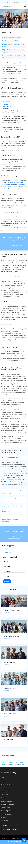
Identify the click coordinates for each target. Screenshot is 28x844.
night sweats (19, 182)
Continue (6, 581)
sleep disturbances (12, 186)
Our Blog (3, 820)
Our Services (5, 798)
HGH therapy (8, 740)
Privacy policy (5, 794)
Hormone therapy (6, 6)
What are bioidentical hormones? (13, 457)
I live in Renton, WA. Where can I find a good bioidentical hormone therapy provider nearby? (13, 509)
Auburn (11, 764)
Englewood (4, 760)
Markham (22, 762)
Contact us (4, 781)
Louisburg (19, 760)
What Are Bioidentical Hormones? (11, 37)
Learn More (7, 612)
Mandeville (4, 764)
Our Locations (5, 791)
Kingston (21, 764)
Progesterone (7, 106)
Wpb (16, 764)
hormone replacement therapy (16, 63)
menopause (21, 168)
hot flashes (12, 182)
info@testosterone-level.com (14, 2)
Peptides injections (10, 688)
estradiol (8, 484)
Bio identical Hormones (11, 610)
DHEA (19, 110)
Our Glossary (4, 788)
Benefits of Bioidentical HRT (10, 40)
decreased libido (5, 184)
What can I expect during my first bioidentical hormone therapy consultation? (11, 519)
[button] (24, 6)
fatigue (20, 184)
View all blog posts (8, 552)
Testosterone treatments (12, 636)
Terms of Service (5, 784)
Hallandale (4, 762)
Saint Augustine (13, 762)
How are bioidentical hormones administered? (11, 500)
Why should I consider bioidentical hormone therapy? (12, 492)
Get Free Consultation (14, 245)
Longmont (12, 760)
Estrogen (5, 104)
